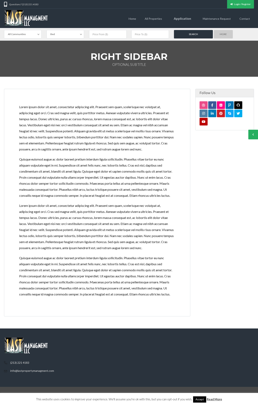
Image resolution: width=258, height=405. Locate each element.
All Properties (153, 18)
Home (132, 18)
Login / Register (242, 4)
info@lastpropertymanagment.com (32, 370)
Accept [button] (200, 399)
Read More (214, 399)
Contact (244, 18)
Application (182, 18)
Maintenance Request (217, 18)
